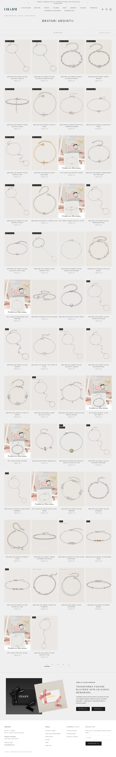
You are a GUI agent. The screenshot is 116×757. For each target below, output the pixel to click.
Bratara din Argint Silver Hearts (17, 365)
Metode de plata (71, 734)
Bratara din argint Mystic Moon (44, 317)
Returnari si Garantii (72, 736)
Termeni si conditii (50, 731)
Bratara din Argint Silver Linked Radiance (71, 557)
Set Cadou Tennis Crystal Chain (71, 220)
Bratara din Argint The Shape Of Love (44, 365)
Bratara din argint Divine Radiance (44, 173)
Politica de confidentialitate (52, 734)
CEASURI (83, 7)
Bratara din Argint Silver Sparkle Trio (44, 269)
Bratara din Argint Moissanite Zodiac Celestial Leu (71, 461)
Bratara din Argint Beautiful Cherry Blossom (71, 125)
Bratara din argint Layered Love (44, 220)
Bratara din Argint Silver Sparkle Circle (17, 221)
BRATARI (38, 7)
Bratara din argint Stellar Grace (98, 269)
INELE (65, 7)
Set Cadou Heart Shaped (17, 461)
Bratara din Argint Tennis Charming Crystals (44, 557)
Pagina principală (10, 15)
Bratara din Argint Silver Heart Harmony (17, 509)
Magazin (20, 15)
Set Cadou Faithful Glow (17, 653)
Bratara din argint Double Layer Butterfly (71, 77)
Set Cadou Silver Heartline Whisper (17, 317)
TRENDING (93, 7)
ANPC (47, 742)
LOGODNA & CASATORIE (52, 10)
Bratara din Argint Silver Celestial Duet (44, 413)
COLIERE (56, 7)
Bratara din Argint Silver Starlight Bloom (99, 317)
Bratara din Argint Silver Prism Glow (98, 557)
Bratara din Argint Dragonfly (44, 461)
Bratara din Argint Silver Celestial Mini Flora (17, 269)
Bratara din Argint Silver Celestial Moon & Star (44, 77)
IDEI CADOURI (26, 7)
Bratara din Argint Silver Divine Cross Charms (71, 413)
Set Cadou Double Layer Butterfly (98, 413)
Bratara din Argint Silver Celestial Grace (17, 77)
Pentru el (98, 709)
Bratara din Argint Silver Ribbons (71, 509)
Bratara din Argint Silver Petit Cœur (98, 125)
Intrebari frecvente (72, 731)
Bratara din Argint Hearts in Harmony (44, 605)
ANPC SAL (48, 745)
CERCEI (46, 7)
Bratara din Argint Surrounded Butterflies (98, 173)
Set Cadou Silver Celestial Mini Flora (44, 509)
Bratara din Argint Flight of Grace (17, 413)
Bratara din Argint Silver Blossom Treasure (99, 461)
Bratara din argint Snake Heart (71, 317)
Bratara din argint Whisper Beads (99, 605)
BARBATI (74, 7)
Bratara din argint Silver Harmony (99, 509)
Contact (47, 739)
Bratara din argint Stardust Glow (17, 557)
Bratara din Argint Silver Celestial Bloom (71, 365)
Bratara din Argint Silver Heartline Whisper (71, 269)
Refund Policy (49, 736)
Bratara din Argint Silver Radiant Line (44, 653)
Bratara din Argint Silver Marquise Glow (99, 221)
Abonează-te (93, 743)
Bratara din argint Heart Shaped (99, 77)
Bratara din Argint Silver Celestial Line (17, 605)
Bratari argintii (30, 15)
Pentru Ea (83, 709)
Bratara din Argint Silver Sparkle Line (17, 173)
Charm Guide (69, 10)
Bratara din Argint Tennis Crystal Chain (17, 125)
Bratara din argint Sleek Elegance (72, 605)
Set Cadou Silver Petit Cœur (71, 172)
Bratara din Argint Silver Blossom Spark (99, 365)
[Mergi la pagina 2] (69, 664)
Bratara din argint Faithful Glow (44, 125)
